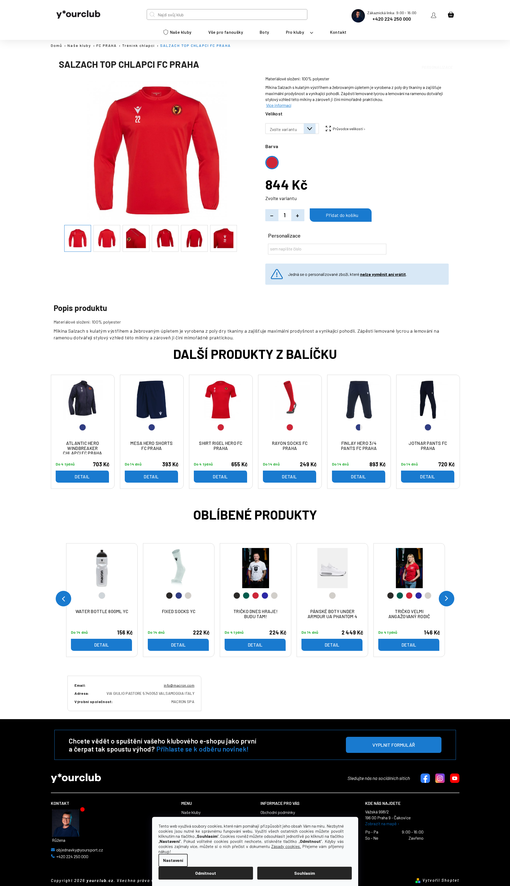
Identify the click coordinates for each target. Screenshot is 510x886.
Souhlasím (304, 873)
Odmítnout (205, 873)
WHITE (188, 595)
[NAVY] (82, 409)
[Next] (446, 598)
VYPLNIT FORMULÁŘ (393, 745)
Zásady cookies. (286, 846)
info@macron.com (179, 685)
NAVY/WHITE (359, 427)
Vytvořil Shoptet (440, 880)
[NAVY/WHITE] (359, 409)
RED (255, 595)
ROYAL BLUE (265, 595)
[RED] (221, 409)
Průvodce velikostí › (349, 128)
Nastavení (173, 860)
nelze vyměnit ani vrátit (383, 274)
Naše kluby (191, 812)
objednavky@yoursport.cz (79, 849)
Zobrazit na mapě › (382, 823)
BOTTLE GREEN (246, 595)
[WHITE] (332, 577)
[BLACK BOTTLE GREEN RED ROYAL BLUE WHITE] (255, 577)
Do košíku (341, 215)
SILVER (102, 595)
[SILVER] (102, 577)
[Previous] (63, 598)
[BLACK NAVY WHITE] (179, 577)
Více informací (278, 105)
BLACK (169, 595)
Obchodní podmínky (277, 812)
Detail (101, 644)
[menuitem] (178, 32)
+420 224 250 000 (391, 19)
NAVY (179, 595)
